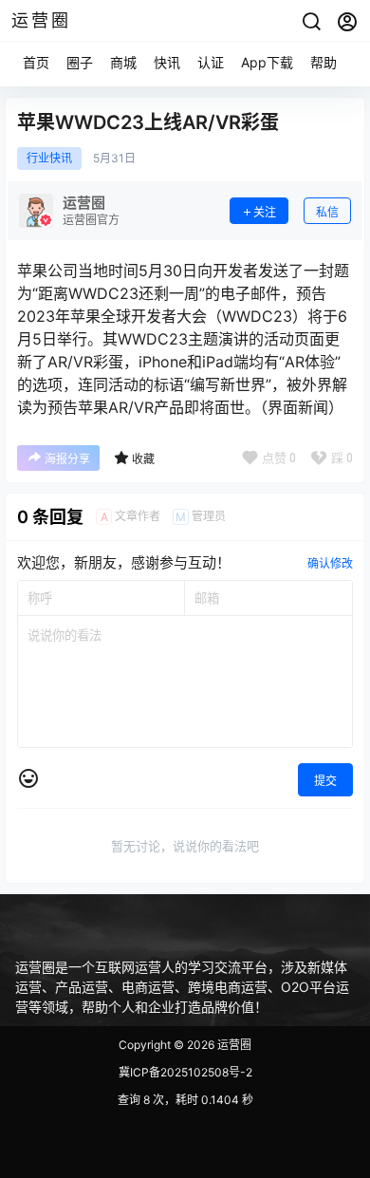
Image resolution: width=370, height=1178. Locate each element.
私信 (327, 212)
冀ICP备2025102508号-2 (185, 1072)
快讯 (167, 62)
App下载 (267, 62)
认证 (210, 62)
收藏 (143, 459)
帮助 (323, 62)
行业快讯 (49, 158)
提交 (325, 781)
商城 (123, 62)
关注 (264, 212)
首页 (36, 62)
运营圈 (232, 1045)
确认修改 (330, 563)
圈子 (79, 62)
